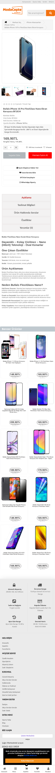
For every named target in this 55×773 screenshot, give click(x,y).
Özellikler (26, 220)
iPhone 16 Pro (10, 25)
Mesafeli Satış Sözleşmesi (11, 692)
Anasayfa (5, 643)
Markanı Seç (17, 22)
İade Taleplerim (7, 668)
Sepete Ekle (14, 155)
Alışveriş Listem (7, 665)
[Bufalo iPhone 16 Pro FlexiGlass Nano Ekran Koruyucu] (27, 57)
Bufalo (12, 115)
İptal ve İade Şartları (9, 695)
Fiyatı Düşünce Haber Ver (28, 168)
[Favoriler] (37, 769)
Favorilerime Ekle (28, 173)
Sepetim (5, 646)
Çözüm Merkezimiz (27, 736)
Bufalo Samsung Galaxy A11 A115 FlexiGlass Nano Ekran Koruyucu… (14, 553)
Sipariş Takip (37, 2)
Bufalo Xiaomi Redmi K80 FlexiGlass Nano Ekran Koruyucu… (14, 457)
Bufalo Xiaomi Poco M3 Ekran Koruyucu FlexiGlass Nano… (41, 553)
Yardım (45, 2)
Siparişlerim (6, 662)
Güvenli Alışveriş (8, 677)
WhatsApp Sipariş (28, 182)
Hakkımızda (6, 683)
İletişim (51, 2)
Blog (3, 723)
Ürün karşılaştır (28, 177)
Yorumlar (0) (26, 228)
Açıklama (26, 197)
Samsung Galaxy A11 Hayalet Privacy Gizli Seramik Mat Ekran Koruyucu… (14, 505)
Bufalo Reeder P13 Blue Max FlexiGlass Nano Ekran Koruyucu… (41, 409)
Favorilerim (6, 649)
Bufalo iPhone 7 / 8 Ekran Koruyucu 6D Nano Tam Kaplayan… (14, 362)
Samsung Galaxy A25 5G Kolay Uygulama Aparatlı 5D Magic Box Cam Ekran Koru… (14, 410)
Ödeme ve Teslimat (9, 686)
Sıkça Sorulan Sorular (9, 680)
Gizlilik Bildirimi (30, 755)
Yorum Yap (27, 104)
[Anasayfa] (4, 769)
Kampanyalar (26, 2)
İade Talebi (6, 711)
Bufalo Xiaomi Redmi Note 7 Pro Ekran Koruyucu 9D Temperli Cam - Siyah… (41, 457)
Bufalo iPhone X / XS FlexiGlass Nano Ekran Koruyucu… (41, 362)
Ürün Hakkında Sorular (26, 213)
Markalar (5, 726)
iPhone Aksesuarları (34, 22)
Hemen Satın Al (40, 155)
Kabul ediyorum (27, 761)
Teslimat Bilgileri (26, 205)
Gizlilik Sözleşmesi (8, 689)
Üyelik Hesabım (7, 659)
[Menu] (15, 769)
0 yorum (18, 104)
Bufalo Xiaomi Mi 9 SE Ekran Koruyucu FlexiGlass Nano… (41, 505)
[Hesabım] (48, 769)
